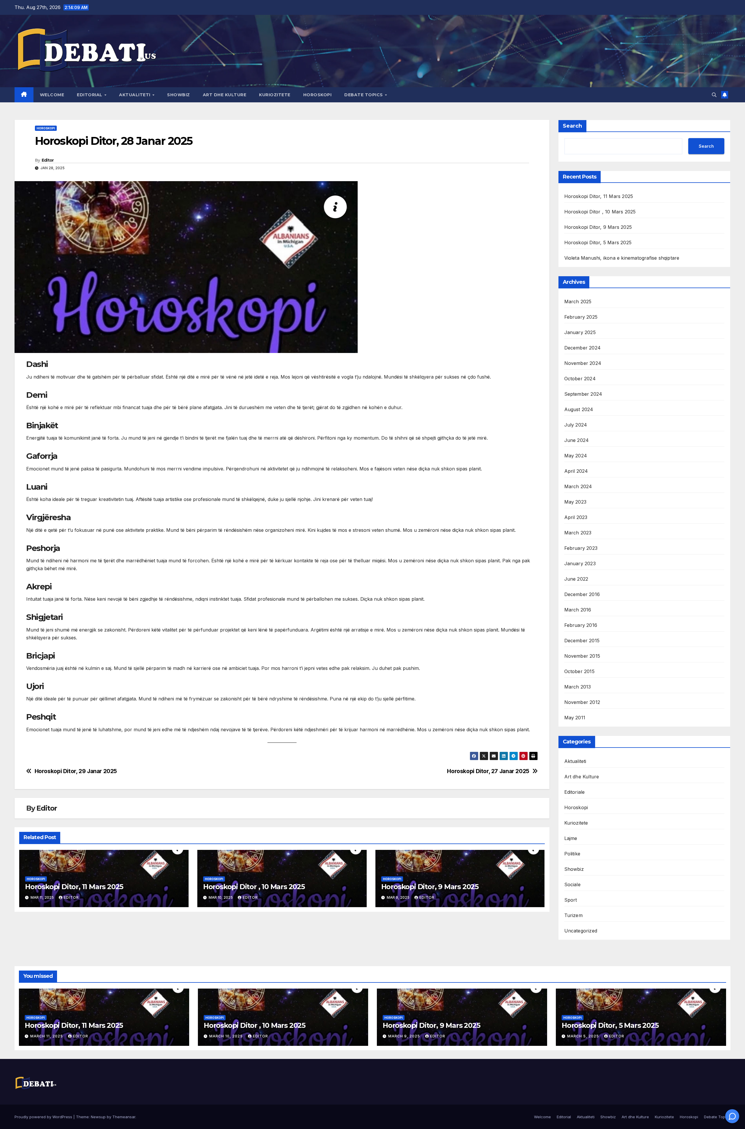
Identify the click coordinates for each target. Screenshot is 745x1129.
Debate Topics (364, 94)
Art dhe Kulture (224, 94)
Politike (572, 854)
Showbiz (178, 94)
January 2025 (580, 332)
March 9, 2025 (404, 1036)
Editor (48, 160)
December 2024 (582, 348)
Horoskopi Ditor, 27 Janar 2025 (488, 771)
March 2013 (577, 687)
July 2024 (575, 425)
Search (572, 126)
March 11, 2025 (47, 1036)
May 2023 (575, 502)
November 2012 (582, 702)
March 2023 (578, 533)
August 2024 (578, 409)
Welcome (52, 94)
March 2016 (577, 610)
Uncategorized (580, 931)
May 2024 (575, 456)
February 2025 (581, 317)
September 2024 (583, 394)
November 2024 (583, 363)
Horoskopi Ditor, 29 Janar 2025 (76, 771)
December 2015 (582, 640)
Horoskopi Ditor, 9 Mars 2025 (429, 886)
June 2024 (576, 440)
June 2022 (576, 579)
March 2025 (578, 301)
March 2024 (578, 486)
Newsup (98, 1116)
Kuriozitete (274, 94)
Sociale (572, 884)
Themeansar (123, 1116)
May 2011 (575, 717)
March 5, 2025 (583, 1036)
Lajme (570, 838)
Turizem (573, 915)
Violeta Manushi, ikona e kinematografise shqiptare (622, 258)
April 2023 (576, 517)
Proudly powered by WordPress (44, 1116)
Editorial (90, 94)
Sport (570, 900)
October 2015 (579, 671)
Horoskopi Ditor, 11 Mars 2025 (74, 886)
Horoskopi (317, 94)
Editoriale (574, 792)
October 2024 (580, 378)
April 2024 (576, 471)
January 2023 (580, 563)
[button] (714, 95)
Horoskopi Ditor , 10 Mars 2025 (254, 886)
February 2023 (581, 548)
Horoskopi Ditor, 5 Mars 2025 (598, 242)
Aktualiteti (135, 94)
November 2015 (582, 656)
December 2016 (582, 594)
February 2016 (580, 625)
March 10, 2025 (226, 1036)
